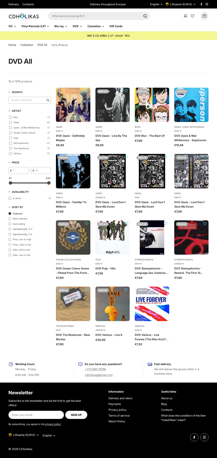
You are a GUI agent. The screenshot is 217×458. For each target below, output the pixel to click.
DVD (137, 197)
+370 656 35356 (95, 369)
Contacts (28, 4)
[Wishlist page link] (192, 16)
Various (100, 326)
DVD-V (59, 131)
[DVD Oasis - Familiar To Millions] (73, 171)
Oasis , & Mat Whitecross (189, 127)
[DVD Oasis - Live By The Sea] (112, 105)
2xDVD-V (100, 197)
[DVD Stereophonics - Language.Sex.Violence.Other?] (152, 237)
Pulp (98, 259)
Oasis (59, 127)
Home (12, 45)
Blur (137, 127)
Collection (26, 45)
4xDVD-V (100, 330)
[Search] (145, 16)
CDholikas (25, 449)
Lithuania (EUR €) (181, 4)
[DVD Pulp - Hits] (112, 237)
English (154, 4)
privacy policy (53, 424)
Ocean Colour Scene (68, 259)
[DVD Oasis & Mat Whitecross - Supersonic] (191, 105)
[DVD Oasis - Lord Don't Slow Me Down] (112, 171)
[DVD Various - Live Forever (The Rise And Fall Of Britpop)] (152, 304)
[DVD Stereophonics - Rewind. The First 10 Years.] (191, 237)
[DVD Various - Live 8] (112, 304)
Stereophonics (144, 259)
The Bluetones (65, 326)
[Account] (189, 16)
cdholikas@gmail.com (99, 375)
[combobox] (99, 16)
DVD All (42, 45)
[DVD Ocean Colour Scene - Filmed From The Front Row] (73, 237)
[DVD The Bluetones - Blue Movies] (73, 304)
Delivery (13, 4)
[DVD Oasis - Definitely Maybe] (73, 105)
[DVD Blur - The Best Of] (152, 105)
